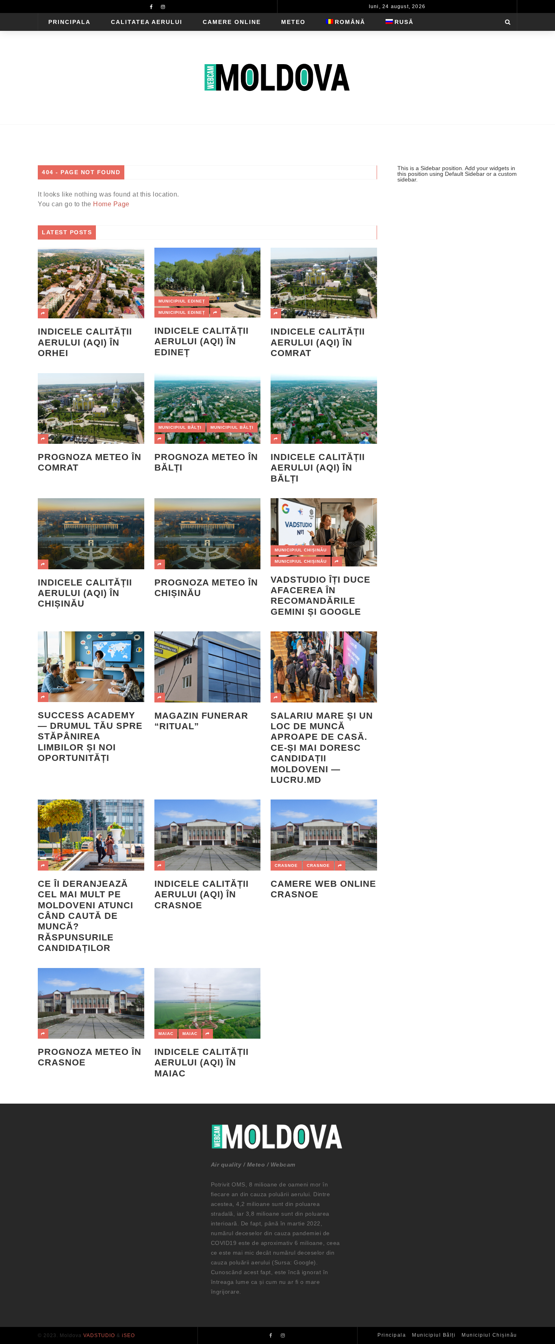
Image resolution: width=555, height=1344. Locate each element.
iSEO (128, 1335)
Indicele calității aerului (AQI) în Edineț (201, 341)
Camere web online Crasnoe (323, 889)
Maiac (165, 1033)
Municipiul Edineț (181, 301)
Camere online (232, 22)
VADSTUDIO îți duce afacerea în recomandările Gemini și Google (321, 596)
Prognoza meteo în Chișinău (206, 587)
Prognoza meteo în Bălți (206, 462)
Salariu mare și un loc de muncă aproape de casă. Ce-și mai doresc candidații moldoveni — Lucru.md (322, 748)
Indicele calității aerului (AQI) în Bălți (318, 468)
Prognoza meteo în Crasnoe (89, 1057)
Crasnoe (286, 865)
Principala (69, 22)
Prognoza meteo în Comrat (89, 462)
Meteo (293, 22)
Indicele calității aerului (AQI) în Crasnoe (201, 894)
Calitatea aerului (146, 22)
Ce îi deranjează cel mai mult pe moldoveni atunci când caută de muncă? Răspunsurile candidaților (85, 916)
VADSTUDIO (99, 1335)
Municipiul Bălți (180, 427)
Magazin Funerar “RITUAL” (201, 721)
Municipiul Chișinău (301, 550)
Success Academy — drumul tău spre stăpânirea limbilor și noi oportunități (90, 736)
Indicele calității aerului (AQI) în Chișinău (85, 593)
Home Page (111, 204)
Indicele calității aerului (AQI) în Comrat (318, 342)
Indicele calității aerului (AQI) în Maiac (201, 1062)
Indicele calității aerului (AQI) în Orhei (85, 342)
